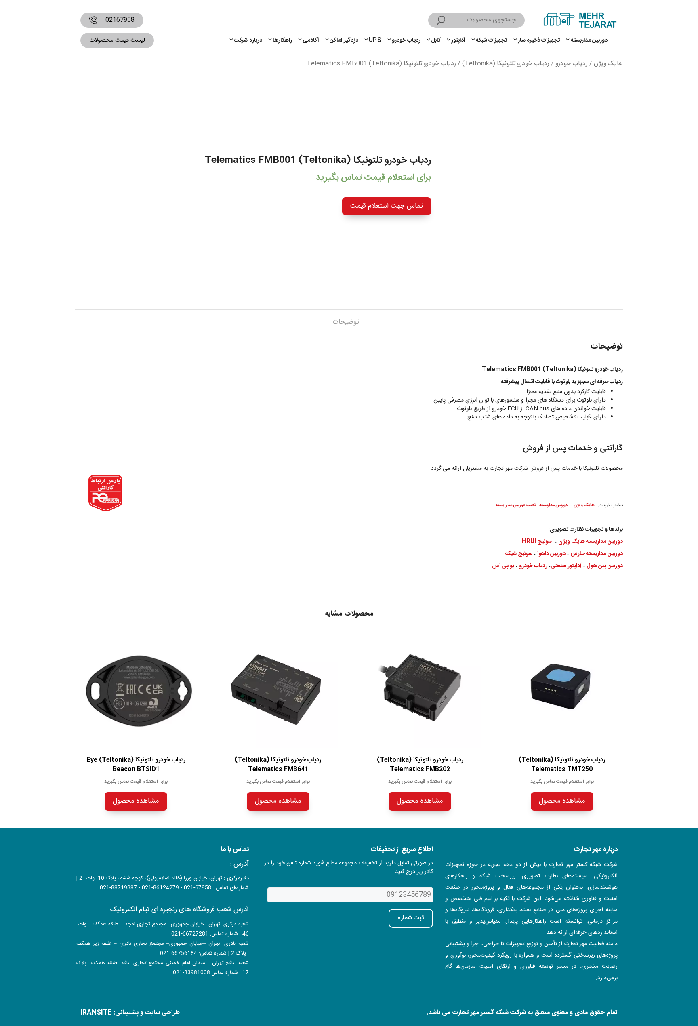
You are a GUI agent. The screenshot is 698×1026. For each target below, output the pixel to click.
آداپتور (458, 40)
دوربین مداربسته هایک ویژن (590, 542)
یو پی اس (503, 566)
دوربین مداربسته (589, 40)
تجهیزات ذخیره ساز (539, 40)
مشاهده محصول (562, 801)
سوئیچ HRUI (537, 542)
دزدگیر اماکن (344, 40)
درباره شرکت (248, 40)
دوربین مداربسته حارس (596, 554)
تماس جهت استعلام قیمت (386, 206)
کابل (436, 40)
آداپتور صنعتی (566, 566)
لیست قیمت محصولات (117, 40)
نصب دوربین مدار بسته (516, 505)
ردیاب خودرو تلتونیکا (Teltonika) (505, 64)
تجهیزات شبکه (491, 40)
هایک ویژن (608, 64)
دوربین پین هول (605, 566)
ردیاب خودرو (406, 40)
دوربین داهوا (551, 554)
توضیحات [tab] (345, 322)
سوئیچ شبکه (518, 554)
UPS (375, 40)
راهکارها (282, 40)
